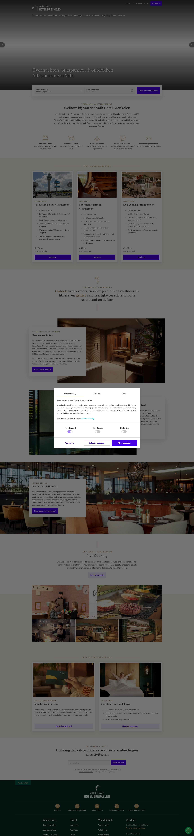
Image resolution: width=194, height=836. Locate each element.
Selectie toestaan (97, 443)
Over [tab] (124, 393)
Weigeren (69, 443)
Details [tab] (97, 393)
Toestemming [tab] (70, 393)
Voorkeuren (98, 428)
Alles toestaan (124, 443)
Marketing (124, 428)
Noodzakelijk (70, 428)
